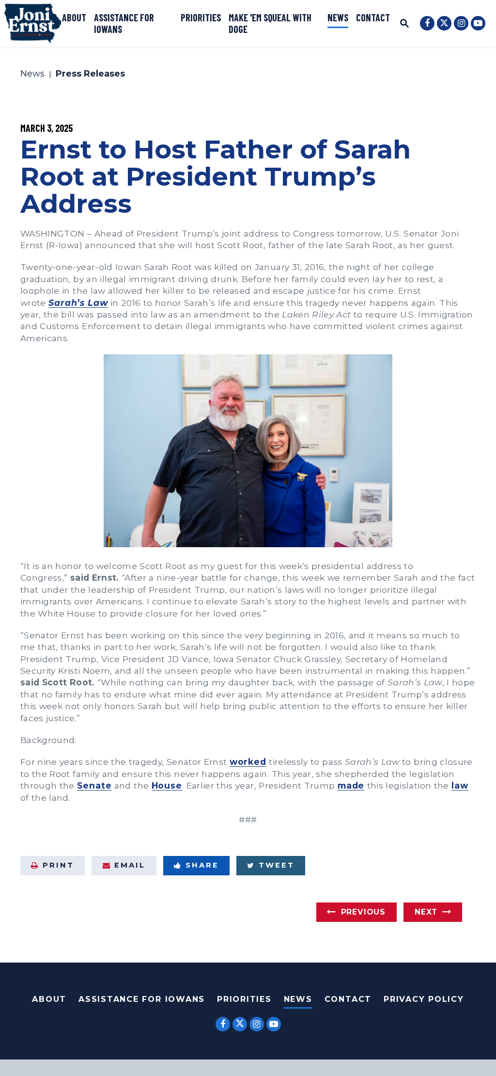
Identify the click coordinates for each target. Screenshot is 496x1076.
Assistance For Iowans (141, 999)
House (167, 785)
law (459, 785)
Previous (363, 912)
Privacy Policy (424, 999)
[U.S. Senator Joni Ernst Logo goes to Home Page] (32, 23)
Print (58, 865)
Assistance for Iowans (124, 23)
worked (248, 762)
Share (202, 865)
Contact (373, 17)
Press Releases (90, 74)
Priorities (201, 17)
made (351, 785)
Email (129, 865)
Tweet (276, 865)
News (337, 17)
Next (426, 912)
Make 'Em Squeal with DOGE (270, 23)
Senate (94, 785)
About (74, 17)
